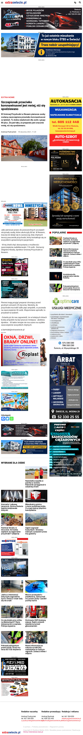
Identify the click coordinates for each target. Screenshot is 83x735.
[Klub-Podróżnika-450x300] (14, 402)
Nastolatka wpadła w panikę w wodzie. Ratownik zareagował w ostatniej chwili (35, 484)
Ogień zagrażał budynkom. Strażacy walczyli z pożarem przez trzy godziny (36, 531)
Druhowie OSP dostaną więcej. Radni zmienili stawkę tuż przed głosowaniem (35, 623)
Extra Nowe (7, 97)
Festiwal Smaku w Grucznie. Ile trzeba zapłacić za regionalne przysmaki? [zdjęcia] (11, 531)
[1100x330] (41, 45)
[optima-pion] (65, 324)
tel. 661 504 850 (27, 718)
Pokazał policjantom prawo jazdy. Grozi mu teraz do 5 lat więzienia (11, 648)
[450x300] (14, 267)
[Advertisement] (41, 76)
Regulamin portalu (57, 727)
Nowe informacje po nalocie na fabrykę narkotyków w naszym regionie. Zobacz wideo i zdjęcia (35, 649)
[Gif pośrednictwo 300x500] (65, 202)
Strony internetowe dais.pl (33, 732)
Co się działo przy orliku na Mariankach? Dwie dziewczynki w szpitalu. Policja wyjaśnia (11, 623)
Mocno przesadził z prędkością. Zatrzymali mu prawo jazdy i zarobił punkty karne (35, 598)
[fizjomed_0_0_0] (14, 667)
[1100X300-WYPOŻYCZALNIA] (41, 19)
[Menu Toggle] (2, 3)
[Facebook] (3, 419)
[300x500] (65, 449)
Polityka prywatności (40, 727)
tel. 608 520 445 (48, 718)
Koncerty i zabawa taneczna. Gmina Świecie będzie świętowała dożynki (12, 507)
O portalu (26, 727)
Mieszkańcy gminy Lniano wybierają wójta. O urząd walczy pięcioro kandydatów (35, 507)
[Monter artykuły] (14, 547)
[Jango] (14, 380)
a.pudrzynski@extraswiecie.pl (32, 721)
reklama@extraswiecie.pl (71, 721)
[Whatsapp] (12, 419)
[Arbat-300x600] (65, 386)
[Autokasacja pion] (65, 122)
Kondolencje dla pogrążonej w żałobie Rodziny (71, 276)
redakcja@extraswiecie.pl (71, 718)
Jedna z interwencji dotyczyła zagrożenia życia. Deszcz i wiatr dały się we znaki (12, 598)
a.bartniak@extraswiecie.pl (52, 721)
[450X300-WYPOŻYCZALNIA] (14, 687)
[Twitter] (7, 419)
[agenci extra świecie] (65, 160)
